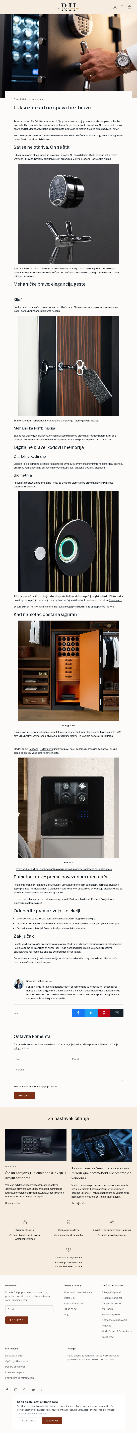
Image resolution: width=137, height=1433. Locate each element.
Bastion (68, 862)
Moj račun (107, 1308)
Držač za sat (70, 1308)
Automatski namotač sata (78, 1292)
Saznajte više (12, 1203)
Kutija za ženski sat (74, 1303)
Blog (66, 1314)
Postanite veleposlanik (114, 1319)
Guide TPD (108, 1336)
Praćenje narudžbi (112, 1297)
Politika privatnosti (15, 1366)
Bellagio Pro (68, 725)
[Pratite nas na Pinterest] (24, 1389)
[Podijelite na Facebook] (78, 1013)
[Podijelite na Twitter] (91, 1013)
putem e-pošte (108, 1355)
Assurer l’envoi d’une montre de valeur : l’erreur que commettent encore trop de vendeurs (101, 1173)
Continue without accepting (31, 1413)
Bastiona (33, 748)
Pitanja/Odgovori (111, 1292)
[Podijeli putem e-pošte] (117, 1013)
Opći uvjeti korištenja (16, 1361)
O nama (106, 1325)
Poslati (24, 1095)
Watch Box (69, 1297)
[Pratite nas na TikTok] (41, 1389)
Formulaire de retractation (19, 1377)
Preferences (28, 1421)
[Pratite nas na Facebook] (7, 1389)
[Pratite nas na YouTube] (33, 1389)
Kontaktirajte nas (111, 1314)
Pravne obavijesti (14, 1372)
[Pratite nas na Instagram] (15, 1389)
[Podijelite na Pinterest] (104, 1013)
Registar (17, 1320)
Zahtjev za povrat (111, 1303)
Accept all (52, 1421)
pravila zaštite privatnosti (87, 1044)
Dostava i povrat (14, 1355)
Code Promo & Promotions (117, 1331)
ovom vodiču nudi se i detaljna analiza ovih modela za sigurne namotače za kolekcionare (64, 869)
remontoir (37, 99)
